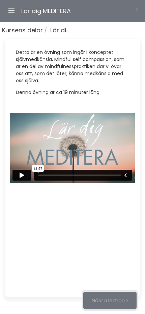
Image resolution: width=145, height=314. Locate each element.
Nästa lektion (108, 300)
